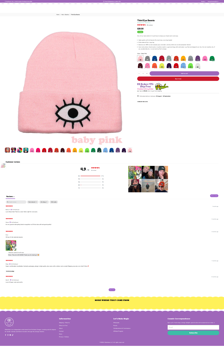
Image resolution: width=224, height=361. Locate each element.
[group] (68, 82)
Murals (115, 325)
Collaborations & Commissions (121, 328)
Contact (61, 331)
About (61, 328)
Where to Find (63, 325)
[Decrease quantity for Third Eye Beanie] (139, 73)
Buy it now (178, 79)
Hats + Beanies (65, 14)
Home (57, 14)
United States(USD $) (213, 1)
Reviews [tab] (10, 196)
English (203, 1)
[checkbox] (54, 202)
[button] (128, 83)
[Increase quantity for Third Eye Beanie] (147, 73)
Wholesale (116, 322)
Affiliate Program (118, 331)
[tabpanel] (112, 246)
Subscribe (193, 333)
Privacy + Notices (64, 336)
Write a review (214, 195)
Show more (112, 289)
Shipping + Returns (64, 322)
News (60, 334)
